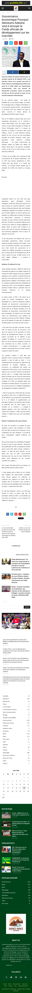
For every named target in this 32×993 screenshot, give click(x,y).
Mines (4, 734)
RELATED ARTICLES (8, 554)
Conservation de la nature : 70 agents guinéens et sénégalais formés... (21, 823)
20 (16, 788)
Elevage (5, 715)
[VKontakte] (21, 977)
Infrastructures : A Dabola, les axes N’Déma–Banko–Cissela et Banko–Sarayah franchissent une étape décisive (20, 578)
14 (20, 784)
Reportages (6, 752)
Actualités (5, 696)
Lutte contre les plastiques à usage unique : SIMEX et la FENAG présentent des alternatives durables (16, 641)
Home (3, 12)
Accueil (5, 984)
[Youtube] (25, 977)
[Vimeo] (16, 977)
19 (12, 788)
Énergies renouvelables (9, 717)
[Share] (12, 72)
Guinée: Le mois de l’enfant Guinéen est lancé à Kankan (24, 530)
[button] (29, 8)
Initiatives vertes (7, 728)
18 (8, 788)
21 (20, 788)
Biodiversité (6, 701)
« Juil (3, 797)
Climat (4, 704)
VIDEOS (5, 763)
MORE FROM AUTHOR (22, 554)
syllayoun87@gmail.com (19, 965)
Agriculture (6, 699)
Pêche (4, 747)
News (8, 12)
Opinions (5, 744)
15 (24, 784)
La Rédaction (16, 546)
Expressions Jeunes (8, 723)
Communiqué (7, 707)
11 (8, 784)
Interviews (6, 731)
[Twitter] (11, 977)
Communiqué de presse (10, 709)
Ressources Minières (9, 755)
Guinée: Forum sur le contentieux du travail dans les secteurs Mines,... (21, 869)
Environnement (7, 720)
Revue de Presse (7, 758)
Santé (4, 761)
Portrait (5, 750)
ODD (4, 742)
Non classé (6, 739)
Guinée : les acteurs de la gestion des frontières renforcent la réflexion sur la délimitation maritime (16, 669)
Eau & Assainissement (9, 712)
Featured (5, 726)
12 (12, 784)
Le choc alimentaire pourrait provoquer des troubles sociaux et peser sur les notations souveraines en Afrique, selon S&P (9, 532)
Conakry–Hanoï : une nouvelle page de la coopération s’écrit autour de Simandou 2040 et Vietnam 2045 (16, 651)
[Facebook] (6, 977)
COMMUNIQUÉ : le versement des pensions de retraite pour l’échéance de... (20, 859)
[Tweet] (24, 72)
